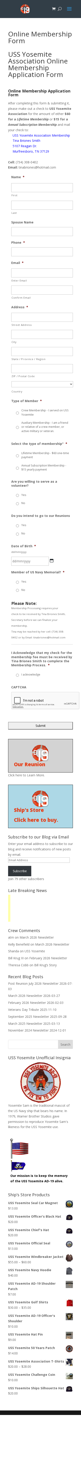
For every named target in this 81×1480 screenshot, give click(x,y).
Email (17, 263)
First (14, 195)
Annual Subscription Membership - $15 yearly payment (43, 467)
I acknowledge (30, 674)
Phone (18, 243)
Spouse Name (22, 222)
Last (14, 212)
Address (19, 307)
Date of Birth (23, 546)
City (14, 342)
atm (11, 937)
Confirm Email (21, 297)
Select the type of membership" (39, 444)
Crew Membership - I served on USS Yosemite (45, 412)
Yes (23, 495)
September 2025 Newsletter (28, 1016)
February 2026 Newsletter (48, 958)
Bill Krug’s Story (45, 965)
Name (18, 177)
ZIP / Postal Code (23, 376)
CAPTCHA (18, 687)
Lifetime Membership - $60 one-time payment (45, 455)
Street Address (21, 325)
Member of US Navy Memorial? (38, 572)
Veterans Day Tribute (23, 1009)
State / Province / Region (28, 359)
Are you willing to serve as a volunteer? (34, 484)
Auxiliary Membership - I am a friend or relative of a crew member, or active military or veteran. (44, 427)
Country (16, 391)
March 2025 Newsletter (25, 1023)
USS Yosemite (35, 951)
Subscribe (20, 871)
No (23, 503)
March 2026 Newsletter (37, 937)
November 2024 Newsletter (28, 1030)
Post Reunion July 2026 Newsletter (33, 983)
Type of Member (26, 401)
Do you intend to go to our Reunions (40, 516)
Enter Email (19, 280)
